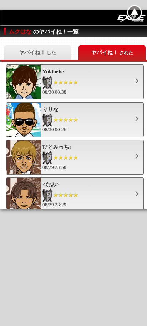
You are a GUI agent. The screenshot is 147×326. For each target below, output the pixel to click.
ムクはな (21, 32)
